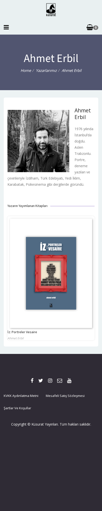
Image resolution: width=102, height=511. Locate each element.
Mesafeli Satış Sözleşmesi (65, 395)
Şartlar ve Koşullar (17, 408)
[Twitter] (40, 380)
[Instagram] (50, 380)
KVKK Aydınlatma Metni (21, 395)
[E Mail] (59, 380)
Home (26, 70)
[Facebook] (32, 380)
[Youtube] (69, 380)
